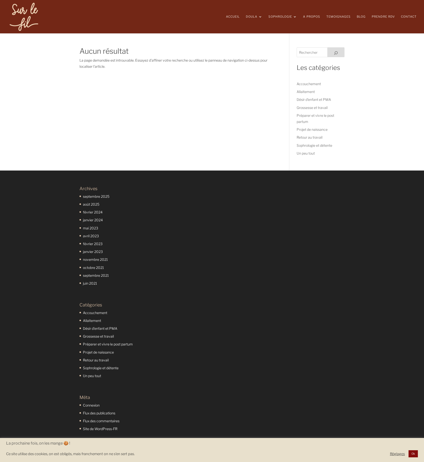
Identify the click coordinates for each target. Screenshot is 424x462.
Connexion (91, 405)
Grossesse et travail (312, 108)
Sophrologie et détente (314, 145)
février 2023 (93, 244)
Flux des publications (99, 413)
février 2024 (93, 212)
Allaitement (306, 92)
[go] (335, 52)
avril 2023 (91, 236)
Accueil (233, 16)
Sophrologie (280, 16)
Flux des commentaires (101, 421)
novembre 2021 (95, 259)
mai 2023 (90, 228)
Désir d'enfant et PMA (314, 99)
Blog (361, 16)
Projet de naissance (312, 129)
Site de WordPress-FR (100, 429)
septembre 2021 (96, 275)
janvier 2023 (93, 252)
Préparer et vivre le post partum (108, 344)
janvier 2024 (93, 220)
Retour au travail (309, 137)
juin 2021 (90, 283)
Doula (251, 16)
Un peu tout (306, 153)
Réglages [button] (397, 454)
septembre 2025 (96, 196)
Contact (409, 16)
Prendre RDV (383, 16)
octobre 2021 (93, 267)
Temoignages (338, 16)
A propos (311, 16)
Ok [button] (413, 453)
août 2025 (91, 204)
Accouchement (309, 84)
